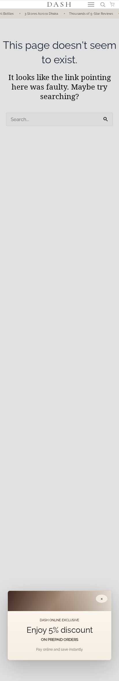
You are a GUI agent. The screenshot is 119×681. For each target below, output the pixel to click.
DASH (59, 4)
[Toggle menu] (91, 4)
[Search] (102, 4)
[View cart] (112, 4)
